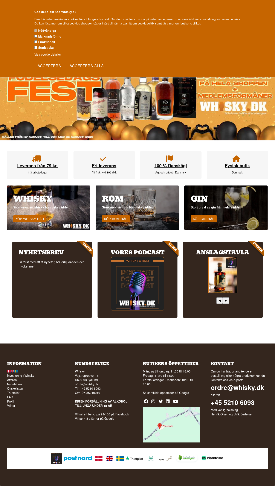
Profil (10, 401)
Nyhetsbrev (15, 384)
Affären (12, 380)
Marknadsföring (49, 36)
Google (184, 393)
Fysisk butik (237, 165)
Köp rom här (116, 219)
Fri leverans (104, 165)
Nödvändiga (47, 30)
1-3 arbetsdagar (37, 172)
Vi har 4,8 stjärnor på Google (94, 418)
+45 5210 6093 (233, 402)
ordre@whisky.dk (86, 384)
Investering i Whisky (20, 375)
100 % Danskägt (170, 165)
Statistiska (46, 47)
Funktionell (46, 42)
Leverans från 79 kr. (37, 165)
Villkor (11, 405)
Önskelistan (15, 388)
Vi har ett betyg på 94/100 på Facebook (102, 414)
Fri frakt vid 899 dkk (104, 172)
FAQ (10, 397)
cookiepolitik (146, 23)
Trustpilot (13, 393)
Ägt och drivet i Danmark (170, 172)
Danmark (237, 172)
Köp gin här (204, 219)
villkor (196, 23)
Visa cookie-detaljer (47, 54)
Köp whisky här (29, 219)
